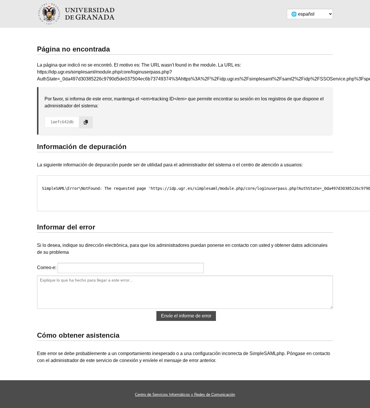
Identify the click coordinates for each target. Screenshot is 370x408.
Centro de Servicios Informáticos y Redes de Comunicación (185, 394)
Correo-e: (46, 267)
